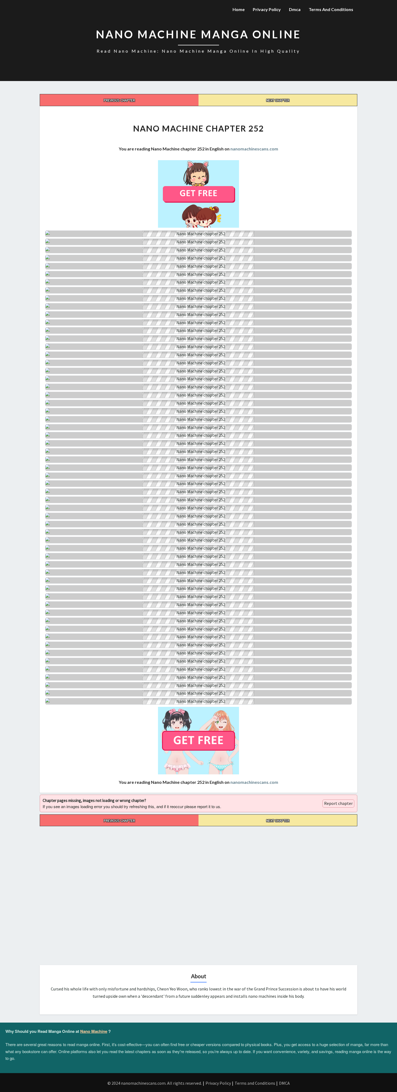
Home (239, 9)
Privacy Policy (267, 9)
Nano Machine (93, 1031)
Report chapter (338, 803)
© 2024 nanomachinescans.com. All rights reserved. (154, 1083)
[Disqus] (198, 893)
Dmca (295, 9)
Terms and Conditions (331, 9)
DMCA (284, 1083)
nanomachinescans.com (254, 148)
